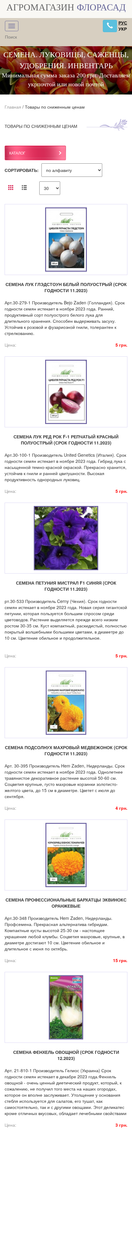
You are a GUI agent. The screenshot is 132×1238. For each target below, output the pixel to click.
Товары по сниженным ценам (55, 107)
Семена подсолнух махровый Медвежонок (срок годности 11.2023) (66, 750)
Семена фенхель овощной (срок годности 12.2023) (66, 1055)
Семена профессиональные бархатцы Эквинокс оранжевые (66, 903)
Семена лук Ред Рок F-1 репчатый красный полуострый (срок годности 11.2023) (66, 439)
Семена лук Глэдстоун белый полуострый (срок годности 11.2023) (66, 287)
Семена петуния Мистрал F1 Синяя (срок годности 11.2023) (66, 586)
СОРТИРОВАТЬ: (22, 170)
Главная (13, 107)
